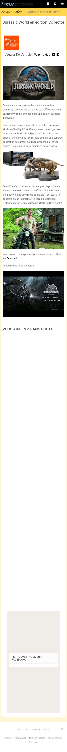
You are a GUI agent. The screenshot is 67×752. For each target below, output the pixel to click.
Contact (8, 738)
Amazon (11, 258)
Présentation (20, 738)
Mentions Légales (36, 738)
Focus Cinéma (24, 729)
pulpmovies (42, 54)
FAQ (49, 738)
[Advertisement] (33, 472)
